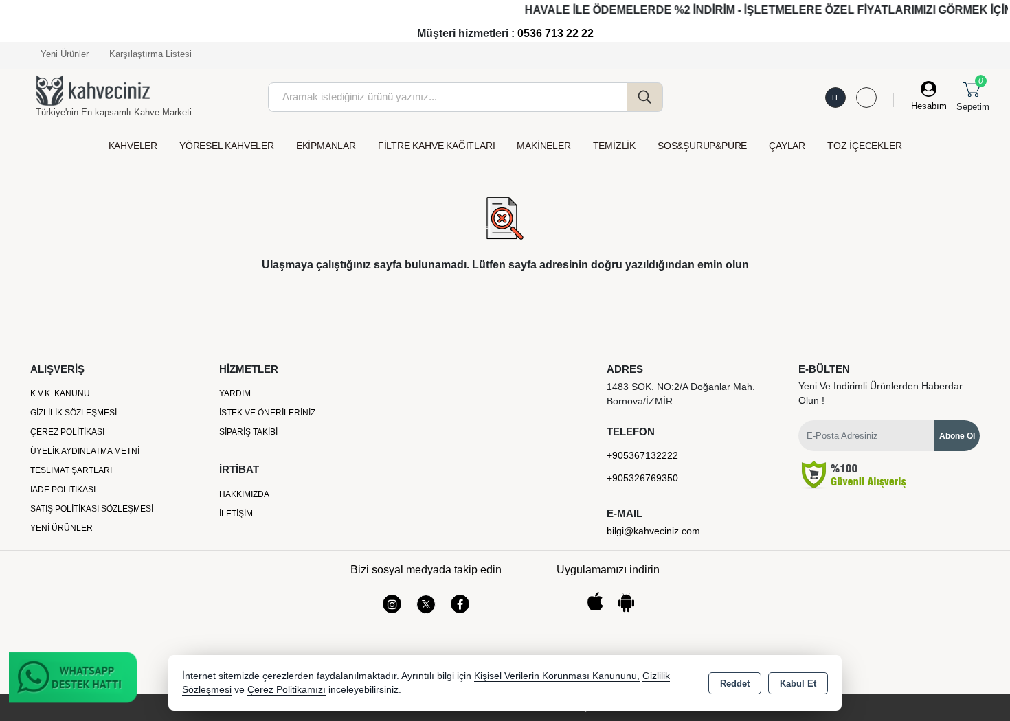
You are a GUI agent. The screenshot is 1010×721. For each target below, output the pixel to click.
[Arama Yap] (645, 97)
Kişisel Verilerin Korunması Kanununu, (557, 676)
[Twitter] (426, 604)
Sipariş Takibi (248, 432)
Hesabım (929, 106)
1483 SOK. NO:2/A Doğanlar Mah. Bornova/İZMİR (681, 394)
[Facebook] (460, 604)
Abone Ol (957, 436)
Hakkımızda (244, 494)
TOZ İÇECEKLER (864, 145)
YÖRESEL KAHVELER (226, 145)
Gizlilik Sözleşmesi (73, 412)
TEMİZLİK (614, 145)
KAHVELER (133, 145)
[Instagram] (392, 604)
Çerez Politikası (67, 432)
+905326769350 (642, 477)
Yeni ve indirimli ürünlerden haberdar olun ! (880, 393)
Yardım (235, 393)
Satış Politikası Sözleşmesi (91, 509)
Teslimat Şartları (71, 470)
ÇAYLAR (787, 145)
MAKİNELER (543, 145)
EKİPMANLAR (326, 145)
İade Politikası (63, 489)
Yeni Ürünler (61, 528)
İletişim (236, 513)
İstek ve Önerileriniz (267, 412)
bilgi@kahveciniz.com (653, 530)
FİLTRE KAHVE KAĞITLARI (436, 145)
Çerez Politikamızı (286, 690)
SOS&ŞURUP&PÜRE (702, 145)
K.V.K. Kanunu (60, 393)
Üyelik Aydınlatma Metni (84, 451)
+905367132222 (642, 455)
